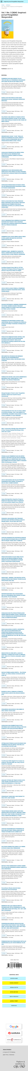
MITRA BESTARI (14, 992)
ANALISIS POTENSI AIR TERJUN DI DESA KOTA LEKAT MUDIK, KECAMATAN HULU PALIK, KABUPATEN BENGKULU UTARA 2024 (13, 781)
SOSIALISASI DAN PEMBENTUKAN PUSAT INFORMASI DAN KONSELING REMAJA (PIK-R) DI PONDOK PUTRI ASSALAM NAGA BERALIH (13, 727)
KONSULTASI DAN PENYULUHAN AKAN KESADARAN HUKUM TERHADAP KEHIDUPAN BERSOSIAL (13, 99)
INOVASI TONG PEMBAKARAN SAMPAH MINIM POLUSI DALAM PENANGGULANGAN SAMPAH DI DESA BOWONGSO (14, 867)
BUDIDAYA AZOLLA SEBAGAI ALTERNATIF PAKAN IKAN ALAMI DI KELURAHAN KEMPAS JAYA (13, 693)
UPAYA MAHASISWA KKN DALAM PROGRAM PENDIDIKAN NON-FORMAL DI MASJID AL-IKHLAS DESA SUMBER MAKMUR (12, 481)
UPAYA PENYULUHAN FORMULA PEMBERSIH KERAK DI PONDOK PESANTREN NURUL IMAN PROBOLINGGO (13, 289)
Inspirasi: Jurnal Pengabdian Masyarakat (13, 1)
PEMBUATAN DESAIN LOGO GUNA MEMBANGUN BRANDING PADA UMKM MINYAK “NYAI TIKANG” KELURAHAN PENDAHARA (14, 378)
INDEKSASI (14, 1005)
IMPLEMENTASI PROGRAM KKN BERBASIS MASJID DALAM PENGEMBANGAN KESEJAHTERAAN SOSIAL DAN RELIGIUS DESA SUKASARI (13, 358)
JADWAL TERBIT (14, 1001)
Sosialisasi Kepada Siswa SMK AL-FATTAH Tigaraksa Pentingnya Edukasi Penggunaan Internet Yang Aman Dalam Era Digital (12, 269)
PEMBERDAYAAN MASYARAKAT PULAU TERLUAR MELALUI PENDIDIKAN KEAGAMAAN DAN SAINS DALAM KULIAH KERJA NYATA (13, 80)
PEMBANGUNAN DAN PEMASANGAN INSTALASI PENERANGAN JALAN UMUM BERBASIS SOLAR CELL (13, 942)
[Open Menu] (1, 1)
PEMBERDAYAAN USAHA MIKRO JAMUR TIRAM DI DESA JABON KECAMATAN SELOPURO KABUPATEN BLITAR (13, 238)
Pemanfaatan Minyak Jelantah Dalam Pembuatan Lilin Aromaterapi (11, 888)
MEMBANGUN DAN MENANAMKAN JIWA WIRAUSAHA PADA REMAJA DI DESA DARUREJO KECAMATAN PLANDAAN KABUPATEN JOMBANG (13, 171)
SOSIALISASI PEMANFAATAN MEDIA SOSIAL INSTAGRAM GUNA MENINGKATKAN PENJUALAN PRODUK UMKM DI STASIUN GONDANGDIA (12, 155)
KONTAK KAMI (14, 978)
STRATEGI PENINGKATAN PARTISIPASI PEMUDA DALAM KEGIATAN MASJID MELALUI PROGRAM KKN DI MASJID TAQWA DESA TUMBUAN (13, 539)
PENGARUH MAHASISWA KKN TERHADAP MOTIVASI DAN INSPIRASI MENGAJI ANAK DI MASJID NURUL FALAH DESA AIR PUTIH (12, 520)
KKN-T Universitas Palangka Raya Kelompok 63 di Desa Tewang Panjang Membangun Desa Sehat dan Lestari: (13, 433)
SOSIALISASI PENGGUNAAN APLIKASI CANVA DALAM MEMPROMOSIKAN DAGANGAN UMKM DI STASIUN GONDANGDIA (13, 186)
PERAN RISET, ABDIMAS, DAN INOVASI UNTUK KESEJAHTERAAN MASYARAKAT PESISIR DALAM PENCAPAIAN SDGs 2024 (13, 579)
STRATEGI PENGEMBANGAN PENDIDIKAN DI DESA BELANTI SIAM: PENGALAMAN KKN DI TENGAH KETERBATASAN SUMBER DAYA (12, 830)
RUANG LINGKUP (14, 983)
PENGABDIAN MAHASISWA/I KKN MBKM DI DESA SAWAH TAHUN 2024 (12, 709)
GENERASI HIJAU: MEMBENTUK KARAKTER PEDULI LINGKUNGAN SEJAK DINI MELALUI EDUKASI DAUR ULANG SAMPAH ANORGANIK (13, 253)
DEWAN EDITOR (14, 987)
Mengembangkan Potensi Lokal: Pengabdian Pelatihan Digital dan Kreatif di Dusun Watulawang (13, 394)
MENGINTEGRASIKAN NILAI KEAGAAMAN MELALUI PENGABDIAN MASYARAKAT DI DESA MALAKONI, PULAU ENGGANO (13, 595)
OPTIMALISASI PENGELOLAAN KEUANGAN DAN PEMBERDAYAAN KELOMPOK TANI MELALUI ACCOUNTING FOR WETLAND (13, 744)
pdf (4, 92)
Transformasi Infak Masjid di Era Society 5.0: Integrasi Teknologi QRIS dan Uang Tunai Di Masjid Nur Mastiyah (12, 762)
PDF (5, 111)
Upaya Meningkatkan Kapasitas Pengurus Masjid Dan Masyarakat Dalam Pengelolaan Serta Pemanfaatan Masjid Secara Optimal (12, 500)
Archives (8, 5)
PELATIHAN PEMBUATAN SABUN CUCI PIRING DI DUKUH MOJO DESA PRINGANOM (13, 847)
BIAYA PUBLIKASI (14, 996)
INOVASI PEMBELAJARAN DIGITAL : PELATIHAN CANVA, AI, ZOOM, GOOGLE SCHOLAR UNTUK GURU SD (13, 674)
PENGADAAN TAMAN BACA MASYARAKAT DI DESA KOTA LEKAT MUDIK (12, 797)
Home (2, 5)
